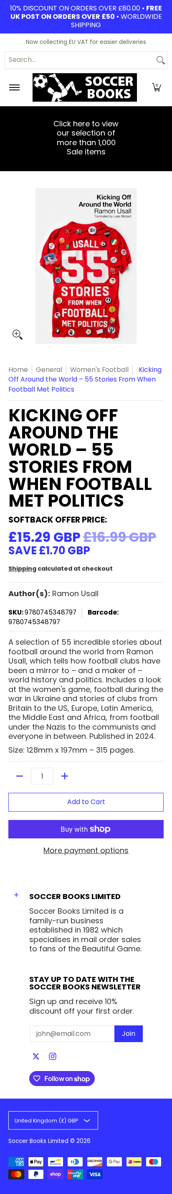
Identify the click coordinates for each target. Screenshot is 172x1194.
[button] (156, 87)
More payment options (86, 851)
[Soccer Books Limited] (85, 87)
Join (128, 1033)
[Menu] (14, 87)
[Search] (160, 60)
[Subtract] (19, 776)
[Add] (64, 776)
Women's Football (99, 369)
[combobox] (79, 60)
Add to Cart (86, 802)
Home (18, 369)
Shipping (22, 568)
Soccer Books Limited (38, 1141)
